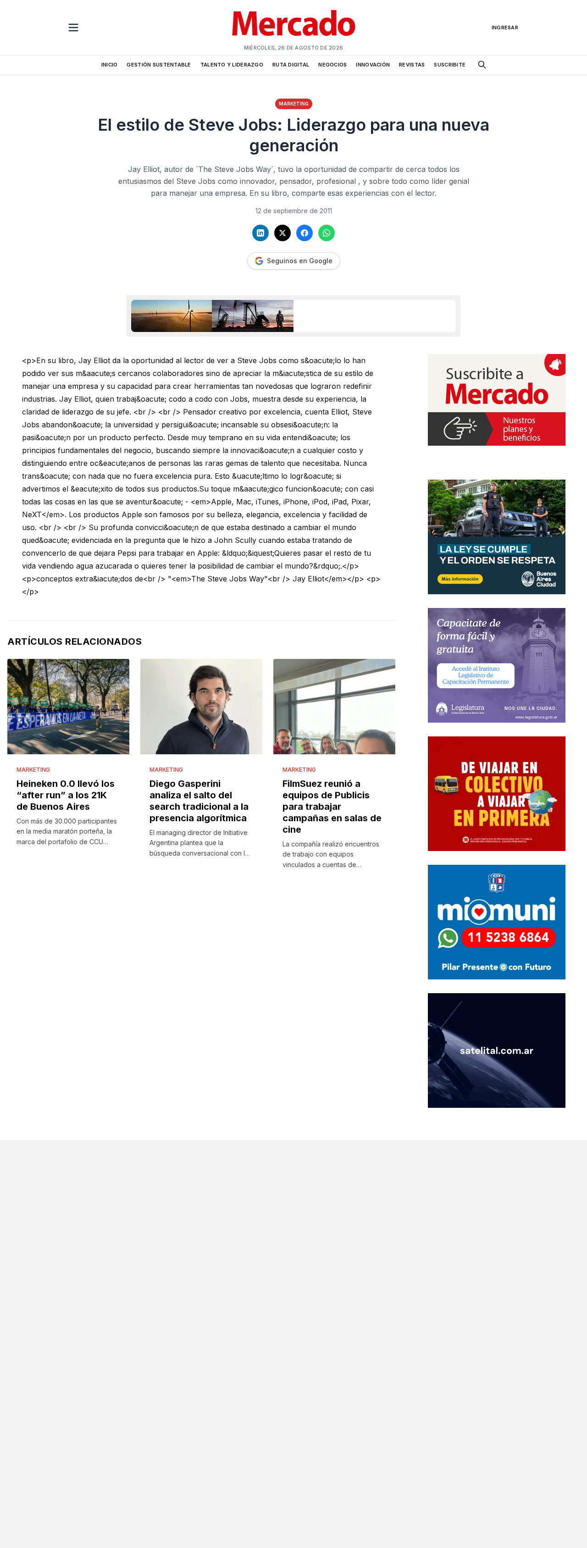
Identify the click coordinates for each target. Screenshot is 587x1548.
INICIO (109, 64)
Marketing (294, 103)
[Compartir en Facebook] (304, 233)
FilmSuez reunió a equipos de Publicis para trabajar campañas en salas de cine (332, 806)
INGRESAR (505, 27)
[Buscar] (482, 64)
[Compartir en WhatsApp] (326, 233)
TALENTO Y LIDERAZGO (231, 64)
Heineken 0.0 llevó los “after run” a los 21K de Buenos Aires (66, 795)
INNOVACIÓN (373, 64)
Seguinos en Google (299, 261)
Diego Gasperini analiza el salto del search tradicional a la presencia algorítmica (199, 801)
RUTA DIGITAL (290, 64)
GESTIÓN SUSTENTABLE (159, 64)
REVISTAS (412, 64)
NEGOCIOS (332, 64)
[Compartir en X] (282, 233)
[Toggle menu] (73, 27)
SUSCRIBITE (449, 64)
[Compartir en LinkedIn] (260, 233)
